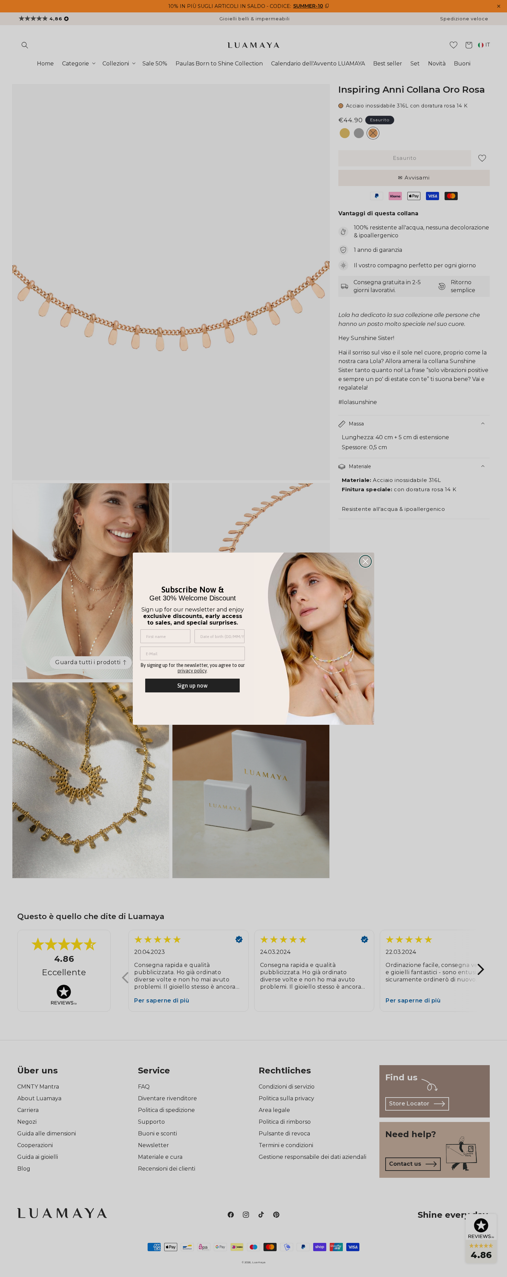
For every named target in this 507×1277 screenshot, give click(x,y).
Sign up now (192, 685)
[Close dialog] (365, 561)
